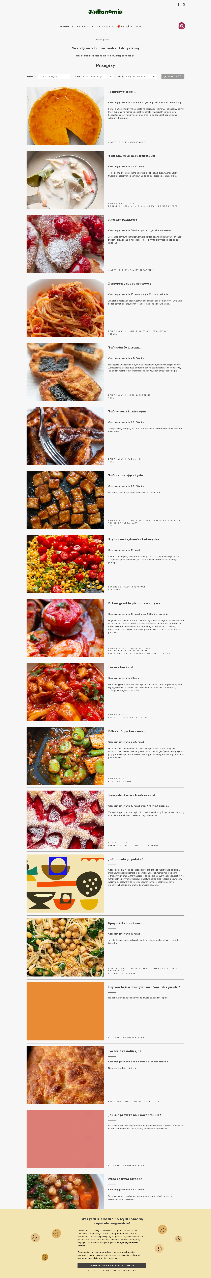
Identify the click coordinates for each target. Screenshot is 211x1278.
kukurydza (115, 590)
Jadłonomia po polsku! (125, 859)
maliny (139, 846)
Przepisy (83, 26)
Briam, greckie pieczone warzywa (134, 603)
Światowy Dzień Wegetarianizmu (129, 651)
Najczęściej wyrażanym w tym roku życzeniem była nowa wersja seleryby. (145, 367)
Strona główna (102, 40)
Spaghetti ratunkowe (124, 923)
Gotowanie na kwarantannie (126, 1037)
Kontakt (142, 26)
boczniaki (114, 206)
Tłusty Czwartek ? (142, 270)
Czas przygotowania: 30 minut (124, 678)
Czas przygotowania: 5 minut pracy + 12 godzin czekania (138, 1061)
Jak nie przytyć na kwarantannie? (134, 1115)
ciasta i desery (118, 142)
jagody (128, 846)
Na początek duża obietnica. (122, 1068)
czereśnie (114, 846)
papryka (134, 718)
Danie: (77, 76)
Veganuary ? (160, 331)
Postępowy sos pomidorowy (130, 283)
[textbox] (53, 76)
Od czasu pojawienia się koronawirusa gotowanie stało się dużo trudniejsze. (145, 1127)
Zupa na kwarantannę (125, 1179)
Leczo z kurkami (120, 667)
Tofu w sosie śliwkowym (127, 411)
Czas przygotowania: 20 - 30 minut (126, 422)
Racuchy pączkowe (122, 219)
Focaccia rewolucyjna (124, 1051)
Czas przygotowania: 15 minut (124, 550)
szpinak (130, 973)
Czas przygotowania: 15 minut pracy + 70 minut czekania (138, 614)
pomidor (163, 206)
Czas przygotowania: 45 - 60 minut (126, 358)
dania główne (117, 203)
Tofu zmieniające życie (125, 475)
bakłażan (114, 654)
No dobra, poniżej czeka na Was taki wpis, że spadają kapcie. (138, 997)
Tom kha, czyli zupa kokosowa (131, 155)
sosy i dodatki (134, 1101)
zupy (131, 203)
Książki (126, 26)
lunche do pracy (139, 331)
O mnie (65, 26)
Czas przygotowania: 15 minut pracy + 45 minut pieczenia (138, 805)
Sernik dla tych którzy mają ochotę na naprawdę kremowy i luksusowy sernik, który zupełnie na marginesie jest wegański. (146, 113)
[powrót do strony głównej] (105, 12)
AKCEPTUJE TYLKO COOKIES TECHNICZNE (112, 1271)
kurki (123, 718)
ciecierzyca (115, 973)
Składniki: (32, 76)
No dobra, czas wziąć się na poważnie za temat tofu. (134, 492)
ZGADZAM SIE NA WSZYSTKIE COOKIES (112, 1265)
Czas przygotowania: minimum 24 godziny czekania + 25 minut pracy (144, 102)
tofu (175, 206)
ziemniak (164, 654)
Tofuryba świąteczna (124, 347)
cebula (127, 206)
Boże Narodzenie (139, 395)
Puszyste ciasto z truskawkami (131, 795)
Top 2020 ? (114, 523)
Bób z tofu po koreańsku (127, 731)
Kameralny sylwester (166, 521)
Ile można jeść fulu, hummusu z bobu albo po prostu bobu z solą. (146, 753)
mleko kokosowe (145, 206)
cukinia (138, 654)
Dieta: (120, 76)
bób (110, 782)
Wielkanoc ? (137, 142)
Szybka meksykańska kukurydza (133, 539)
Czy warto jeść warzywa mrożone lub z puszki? (144, 987)
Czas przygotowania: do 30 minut (126, 166)
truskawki (152, 846)
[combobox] (54, 76)
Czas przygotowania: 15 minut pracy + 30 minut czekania (138, 294)
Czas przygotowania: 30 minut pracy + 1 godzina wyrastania (140, 230)
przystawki (139, 587)
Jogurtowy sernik (122, 91)
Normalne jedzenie (165, 968)
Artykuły (104, 26)
